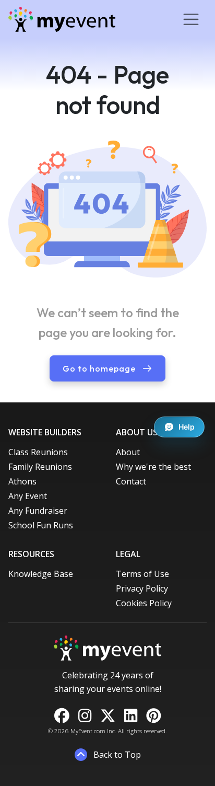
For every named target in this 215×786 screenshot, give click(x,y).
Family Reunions (40, 466)
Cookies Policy (144, 603)
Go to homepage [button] (100, 368)
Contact (131, 481)
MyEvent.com (87, 731)
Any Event (27, 496)
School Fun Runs (40, 525)
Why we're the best (153, 466)
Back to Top (116, 754)
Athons (22, 481)
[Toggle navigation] (191, 19)
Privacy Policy (142, 588)
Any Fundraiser (37, 510)
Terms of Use (142, 574)
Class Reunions (38, 452)
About (128, 452)
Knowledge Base (40, 574)
